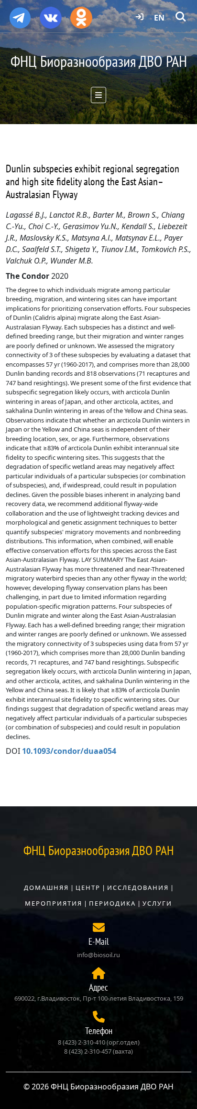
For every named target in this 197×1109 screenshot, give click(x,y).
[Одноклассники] (81, 14)
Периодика (112, 903)
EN (159, 17)
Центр (88, 887)
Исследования (138, 887)
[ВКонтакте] (50, 14)
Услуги (157, 903)
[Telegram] (20, 13)
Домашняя (46, 887)
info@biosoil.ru (98, 955)
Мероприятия (53, 903)
